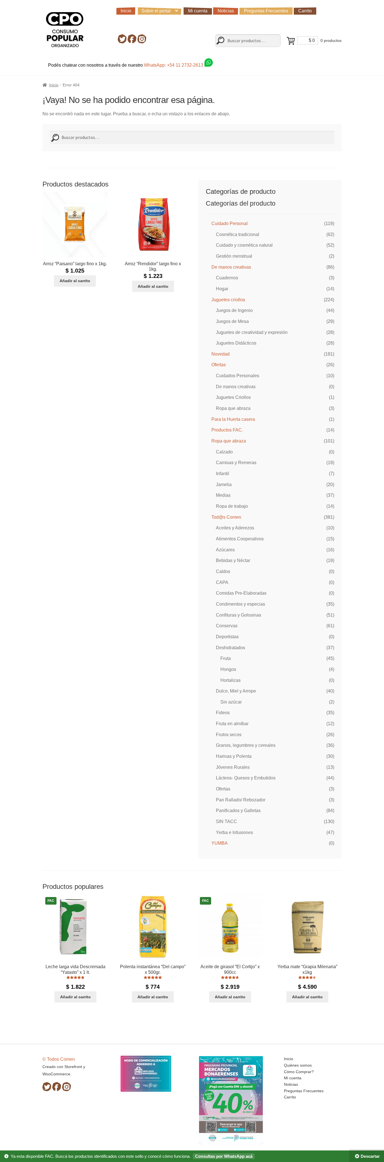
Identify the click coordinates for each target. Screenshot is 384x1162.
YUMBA (219, 843)
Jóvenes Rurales (233, 767)
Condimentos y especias (240, 604)
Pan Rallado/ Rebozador (240, 799)
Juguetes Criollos (233, 397)
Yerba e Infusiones (234, 832)
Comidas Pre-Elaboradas (241, 593)
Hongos (228, 669)
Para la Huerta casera (233, 419)
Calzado (224, 451)
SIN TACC (226, 821)
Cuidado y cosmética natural (244, 245)
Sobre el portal (156, 10)
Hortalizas (230, 680)
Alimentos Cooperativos (240, 538)
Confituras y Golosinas (238, 615)
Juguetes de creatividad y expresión (252, 332)
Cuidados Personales (237, 375)
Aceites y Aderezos (235, 527)
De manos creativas (231, 267)
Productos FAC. (227, 430)
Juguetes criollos (228, 299)
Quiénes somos (298, 1065)
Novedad (220, 354)
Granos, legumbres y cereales (245, 745)
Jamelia (224, 484)
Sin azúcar (231, 702)
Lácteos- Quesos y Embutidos (245, 778)
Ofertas (218, 364)
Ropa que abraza (233, 408)
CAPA (222, 582)
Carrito (305, 10)
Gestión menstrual (234, 256)
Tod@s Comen (226, 517)
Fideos (223, 712)
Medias (223, 495)
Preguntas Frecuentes (266, 10)
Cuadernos (227, 277)
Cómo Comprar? (299, 1071)
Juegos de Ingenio (234, 310)
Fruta (225, 658)
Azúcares (225, 549)
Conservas (227, 625)
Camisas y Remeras (236, 462)
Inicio (126, 10)
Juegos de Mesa (232, 321)
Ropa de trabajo (232, 506)
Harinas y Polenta (234, 756)
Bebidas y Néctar (233, 560)
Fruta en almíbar (232, 723)
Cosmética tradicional (237, 234)
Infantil (222, 473)
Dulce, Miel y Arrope (236, 691)
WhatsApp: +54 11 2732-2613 (174, 65)
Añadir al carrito (75, 280)
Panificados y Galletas (238, 810)
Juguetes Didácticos (236, 343)
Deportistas (227, 636)
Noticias (226, 10)
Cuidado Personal (229, 223)
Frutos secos (228, 734)
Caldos (223, 571)
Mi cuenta (197, 10)
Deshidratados (230, 647)
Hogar (222, 288)
